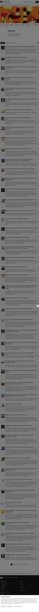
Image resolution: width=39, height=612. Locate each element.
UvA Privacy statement (20, 603)
